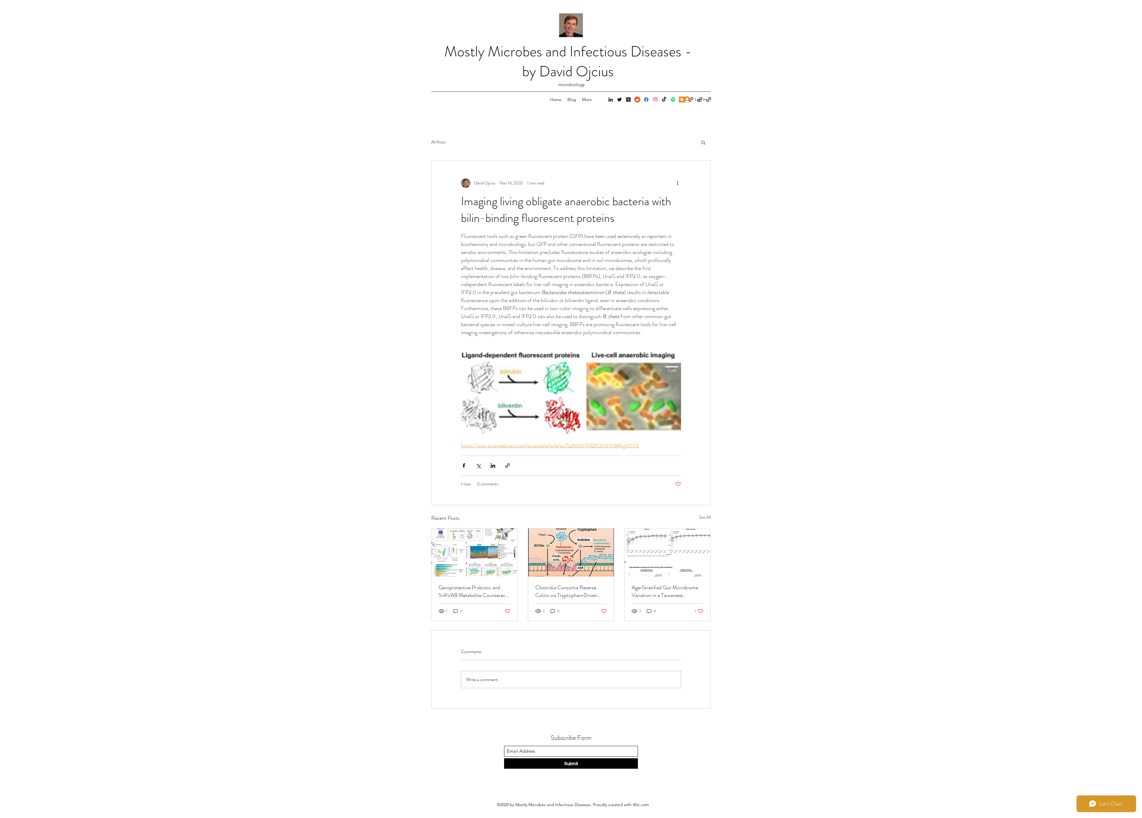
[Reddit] (637, 99)
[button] (703, 142)
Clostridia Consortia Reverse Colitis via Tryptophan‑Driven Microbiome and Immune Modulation (566, 591)
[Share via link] (507, 465)
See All (705, 517)
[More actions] (677, 183)
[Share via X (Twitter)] (478, 465)
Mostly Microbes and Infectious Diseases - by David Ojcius (568, 61)
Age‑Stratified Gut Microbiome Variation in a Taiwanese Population (665, 591)
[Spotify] (673, 99)
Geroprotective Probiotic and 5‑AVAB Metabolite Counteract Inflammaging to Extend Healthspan (473, 591)
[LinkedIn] (611, 99)
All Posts (438, 142)
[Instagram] (655, 99)
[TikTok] (664, 99)
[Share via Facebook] (464, 465)
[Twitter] (619, 99)
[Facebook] (646, 99)
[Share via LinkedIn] (493, 465)
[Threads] (628, 99)
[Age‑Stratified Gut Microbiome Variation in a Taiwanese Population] (667, 552)
